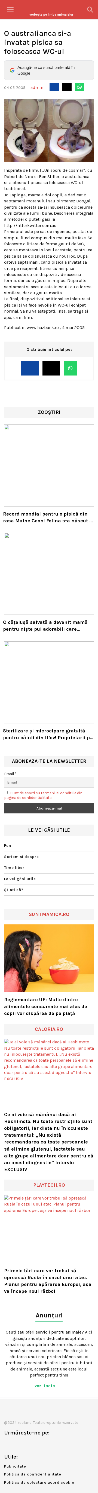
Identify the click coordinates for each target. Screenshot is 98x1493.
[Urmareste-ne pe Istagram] (26, 1444)
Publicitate (15, 1466)
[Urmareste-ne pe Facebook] (8, 1444)
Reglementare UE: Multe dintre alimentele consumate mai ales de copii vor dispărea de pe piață (45, 1006)
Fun (7, 845)
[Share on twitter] (66, 87)
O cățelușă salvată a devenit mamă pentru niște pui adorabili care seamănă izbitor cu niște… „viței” (45, 626)
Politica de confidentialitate (32, 1474)
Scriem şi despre (21, 856)
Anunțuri (49, 1315)
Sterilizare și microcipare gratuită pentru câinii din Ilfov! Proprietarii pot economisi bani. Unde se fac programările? (48, 734)
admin (36, 87)
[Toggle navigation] (10, 9)
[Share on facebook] (54, 87)
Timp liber (14, 867)
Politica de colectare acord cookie (39, 1482)
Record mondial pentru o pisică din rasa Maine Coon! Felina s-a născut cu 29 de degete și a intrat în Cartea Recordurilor (49, 517)
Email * (10, 774)
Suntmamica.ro (49, 914)
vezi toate (45, 1385)
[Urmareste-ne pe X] (17, 1444)
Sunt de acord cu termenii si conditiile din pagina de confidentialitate (43, 795)
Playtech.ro (49, 1185)
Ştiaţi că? (13, 889)
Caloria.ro (49, 1029)
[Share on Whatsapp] (79, 87)
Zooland (51, 14)
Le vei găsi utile (20, 879)
